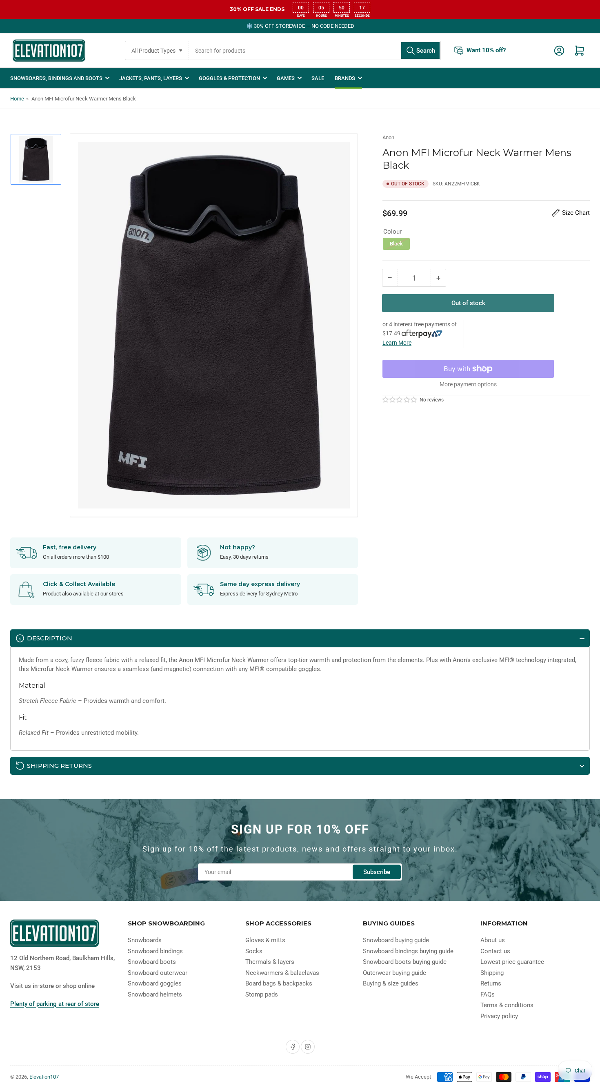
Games (286, 78)
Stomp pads (261, 994)
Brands (345, 78)
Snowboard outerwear (157, 973)
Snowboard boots (152, 961)
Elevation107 (44, 1077)
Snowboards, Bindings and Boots (56, 78)
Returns (490, 983)
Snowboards (145, 940)
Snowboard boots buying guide (405, 961)
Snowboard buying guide (396, 940)
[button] (400, 399)
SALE (317, 78)
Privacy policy (499, 1016)
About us (492, 940)
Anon (388, 137)
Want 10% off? (486, 50)
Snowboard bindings (155, 951)
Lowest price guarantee (512, 961)
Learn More (396, 342)
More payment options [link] (468, 384)
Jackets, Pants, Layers (150, 78)
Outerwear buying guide (394, 973)
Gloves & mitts (265, 940)
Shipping (492, 973)
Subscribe (376, 872)
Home (17, 99)
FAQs (487, 994)
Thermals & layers (269, 961)
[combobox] (315, 50)
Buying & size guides (390, 983)
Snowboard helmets (155, 994)
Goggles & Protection (229, 78)
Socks (253, 951)
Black (396, 244)
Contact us (495, 951)
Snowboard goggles (155, 983)
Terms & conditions (506, 1005)
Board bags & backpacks (278, 983)
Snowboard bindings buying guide (408, 951)
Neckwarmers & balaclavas (282, 973)
